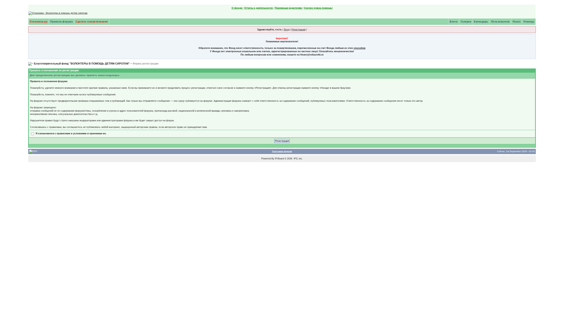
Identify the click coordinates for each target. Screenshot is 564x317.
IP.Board (279, 158)
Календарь (481, 21)
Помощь (528, 21)
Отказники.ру (38, 21)
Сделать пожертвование (92, 21)
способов (359, 48)
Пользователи (500, 21)
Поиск (517, 21)
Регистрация (298, 29)
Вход (286, 29)
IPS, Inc (298, 158)
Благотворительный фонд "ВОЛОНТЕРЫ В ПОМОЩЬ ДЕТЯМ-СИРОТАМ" (82, 63)
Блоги (454, 21)
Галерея (466, 21)
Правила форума (61, 21)
